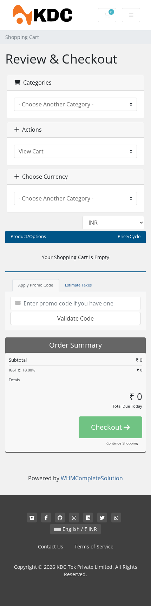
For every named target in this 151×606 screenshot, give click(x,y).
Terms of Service (93, 546)
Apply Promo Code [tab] (35, 285)
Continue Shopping (122, 443)
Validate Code (75, 318)
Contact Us (50, 546)
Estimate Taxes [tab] (78, 285)
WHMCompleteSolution (92, 478)
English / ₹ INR (79, 529)
